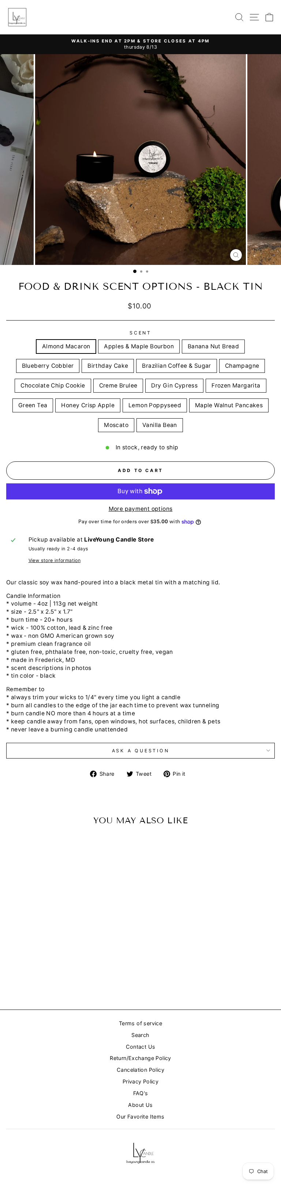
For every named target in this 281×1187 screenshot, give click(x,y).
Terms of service (140, 1023)
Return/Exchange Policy (140, 1058)
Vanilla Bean (159, 425)
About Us (140, 1105)
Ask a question (140, 750)
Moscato (116, 425)
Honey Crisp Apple (88, 405)
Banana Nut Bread (213, 346)
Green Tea (33, 405)
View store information (55, 560)
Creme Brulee (118, 385)
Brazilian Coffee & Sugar (176, 365)
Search (140, 1035)
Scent (140, 333)
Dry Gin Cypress (174, 385)
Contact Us (141, 1047)
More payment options (141, 508)
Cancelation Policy (140, 1070)
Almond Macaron (66, 346)
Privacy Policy (140, 1081)
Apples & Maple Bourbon (139, 346)
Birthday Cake (107, 365)
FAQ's (140, 1093)
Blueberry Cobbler (48, 365)
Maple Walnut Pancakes (229, 405)
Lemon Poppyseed (154, 405)
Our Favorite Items (140, 1116)
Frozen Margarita (235, 385)
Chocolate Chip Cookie (52, 385)
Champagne (242, 365)
